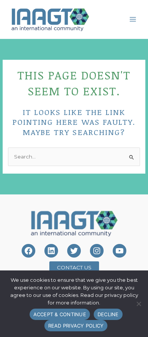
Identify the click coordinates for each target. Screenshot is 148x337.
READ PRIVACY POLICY (76, 326)
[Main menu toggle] (133, 19)
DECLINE (108, 314)
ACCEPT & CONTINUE (59, 314)
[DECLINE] (138, 303)
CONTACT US (74, 267)
